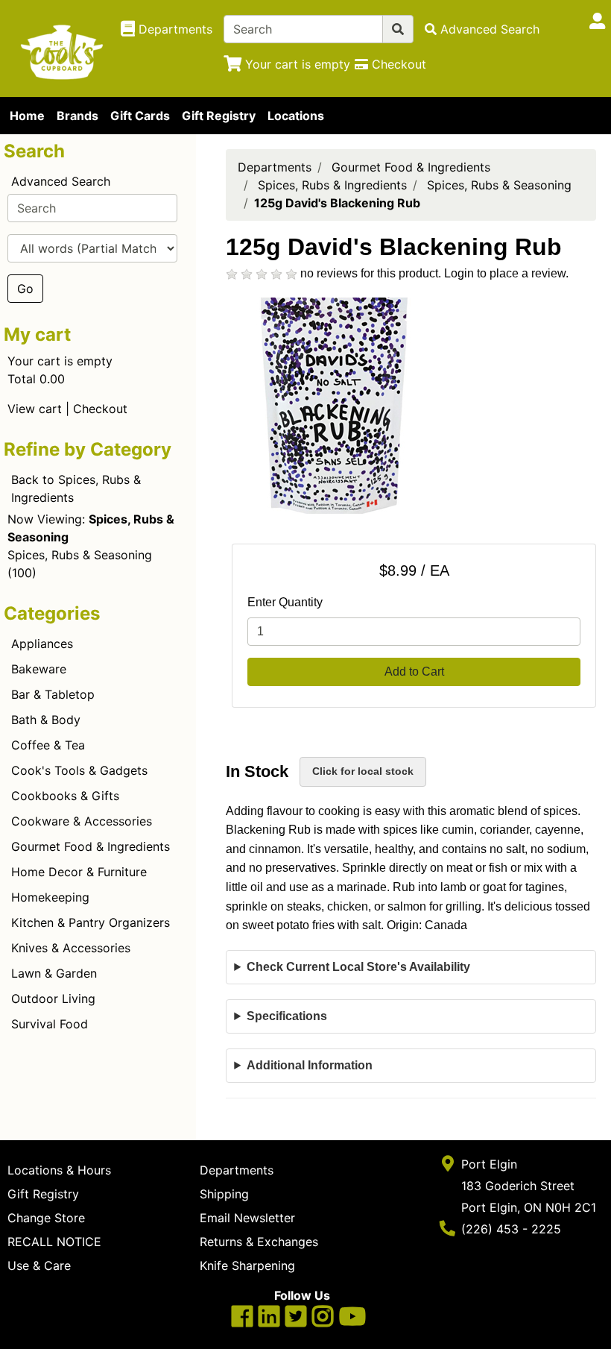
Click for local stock (363, 771)
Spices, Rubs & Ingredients (332, 184)
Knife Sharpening (247, 1265)
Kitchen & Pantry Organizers (90, 922)
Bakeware (38, 668)
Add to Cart (414, 671)
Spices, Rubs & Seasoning (79, 554)
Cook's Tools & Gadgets (79, 770)
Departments (274, 167)
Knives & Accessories (70, 947)
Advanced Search (60, 181)
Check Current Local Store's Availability (358, 966)
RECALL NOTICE (54, 1241)
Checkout (100, 408)
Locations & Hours (59, 1170)
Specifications (287, 1016)
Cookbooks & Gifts (65, 795)
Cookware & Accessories (81, 821)
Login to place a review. (506, 273)
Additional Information (310, 1065)
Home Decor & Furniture (79, 871)
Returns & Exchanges (259, 1241)
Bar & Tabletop (53, 694)
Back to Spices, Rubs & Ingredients (76, 488)
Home (27, 115)
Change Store (46, 1217)
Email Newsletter (247, 1217)
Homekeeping (50, 897)
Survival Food (49, 1023)
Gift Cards (140, 115)
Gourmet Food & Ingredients (90, 846)
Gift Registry (219, 115)
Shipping (224, 1193)
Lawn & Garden (54, 973)
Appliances (42, 643)
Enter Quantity (285, 602)
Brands (77, 115)
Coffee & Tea (48, 745)
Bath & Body (45, 719)
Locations (295, 115)
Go (25, 288)
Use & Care (39, 1265)
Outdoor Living (53, 998)
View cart (34, 408)
